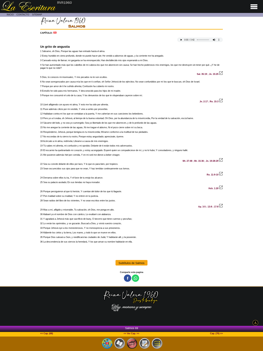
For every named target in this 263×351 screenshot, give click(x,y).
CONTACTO (22, 14)
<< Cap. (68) (46, 333)
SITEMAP (37, 14)
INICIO (10, 14)
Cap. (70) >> (216, 333)
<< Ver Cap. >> (131, 333)
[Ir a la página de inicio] (36, 10)
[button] (127, 278)
